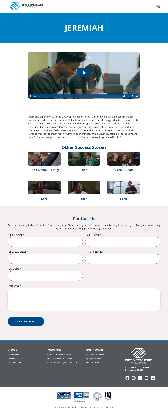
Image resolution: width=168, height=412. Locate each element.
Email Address (18, 251)
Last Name (94, 234)
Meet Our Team (15, 358)
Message (15, 285)
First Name (16, 234)
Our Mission (13, 354)
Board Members (15, 362)
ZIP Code (15, 268)
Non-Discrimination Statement (60, 358)
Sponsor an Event (93, 358)
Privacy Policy (108, 407)
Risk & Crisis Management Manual (62, 362)
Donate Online (92, 362)
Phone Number (97, 251)
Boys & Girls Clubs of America (59, 354)
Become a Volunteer (95, 354)
